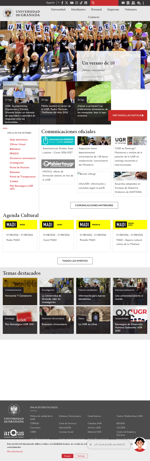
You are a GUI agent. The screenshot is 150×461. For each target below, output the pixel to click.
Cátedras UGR (95, 423)
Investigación (17, 162)
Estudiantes (78, 9)
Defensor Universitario (70, 416)
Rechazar (81, 456)
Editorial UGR (94, 431)
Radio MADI (20, 236)
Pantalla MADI (93, 236)
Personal (96, 9)
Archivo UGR (94, 427)
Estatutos (15, 172)
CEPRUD (34, 423)
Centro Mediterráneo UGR (130, 416)
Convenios (35, 427)
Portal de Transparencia (23, 176)
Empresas (113, 9)
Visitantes (131, 9)
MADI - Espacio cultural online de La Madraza (130, 236)
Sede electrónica (19, 139)
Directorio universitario (23, 158)
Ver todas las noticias (127, 115)
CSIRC (33, 431)
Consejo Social (66, 431)
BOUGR (121, 423)
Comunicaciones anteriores (94, 205)
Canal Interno (94, 416)
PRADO (14, 153)
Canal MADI (57, 236)
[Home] (21, 13)
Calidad (14, 181)
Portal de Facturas (19, 167)
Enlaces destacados (44, 407)
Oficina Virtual (17, 144)
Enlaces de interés (19, 133)
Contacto (93, 17)
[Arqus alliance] (14, 434)
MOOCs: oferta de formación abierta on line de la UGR (58, 175)
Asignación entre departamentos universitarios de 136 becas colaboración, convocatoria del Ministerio (93, 156)
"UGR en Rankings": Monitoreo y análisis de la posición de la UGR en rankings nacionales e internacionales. (128, 156)
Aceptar (67, 456)
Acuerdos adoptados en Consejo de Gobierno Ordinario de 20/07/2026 (128, 187)
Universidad (58, 9)
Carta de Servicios (67, 423)
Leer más (93, 80)
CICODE (121, 427)
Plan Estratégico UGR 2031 (21, 187)
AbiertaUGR (65, 427)
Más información (15, 451)
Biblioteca (15, 148)
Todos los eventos (75, 260)
